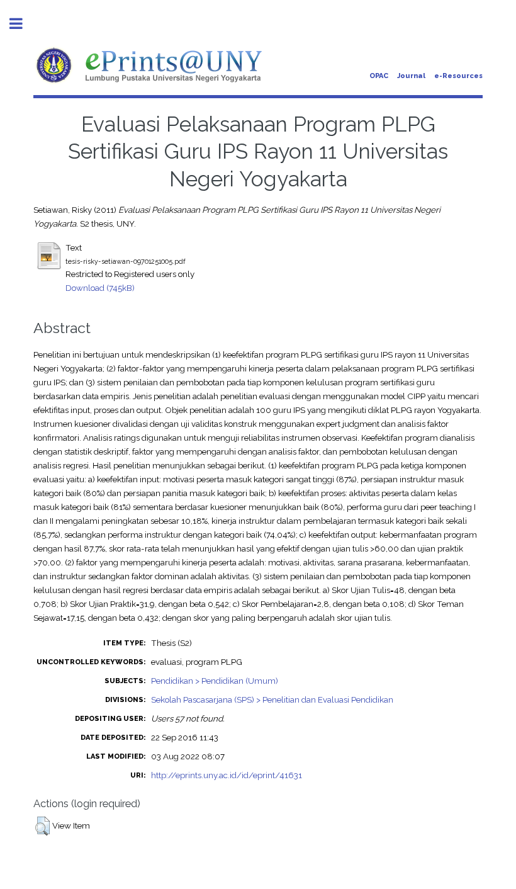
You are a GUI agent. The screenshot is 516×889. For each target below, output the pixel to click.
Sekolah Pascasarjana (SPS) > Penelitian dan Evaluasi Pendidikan (272, 699)
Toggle (22, 23)
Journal (411, 76)
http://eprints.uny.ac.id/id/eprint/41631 (226, 775)
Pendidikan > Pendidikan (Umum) (214, 681)
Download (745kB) (100, 288)
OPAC (378, 76)
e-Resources (458, 76)
